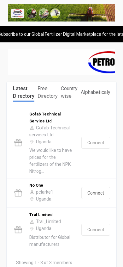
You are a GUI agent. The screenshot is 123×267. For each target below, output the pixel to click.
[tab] (23, 93)
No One (36, 185)
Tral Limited (41, 214)
